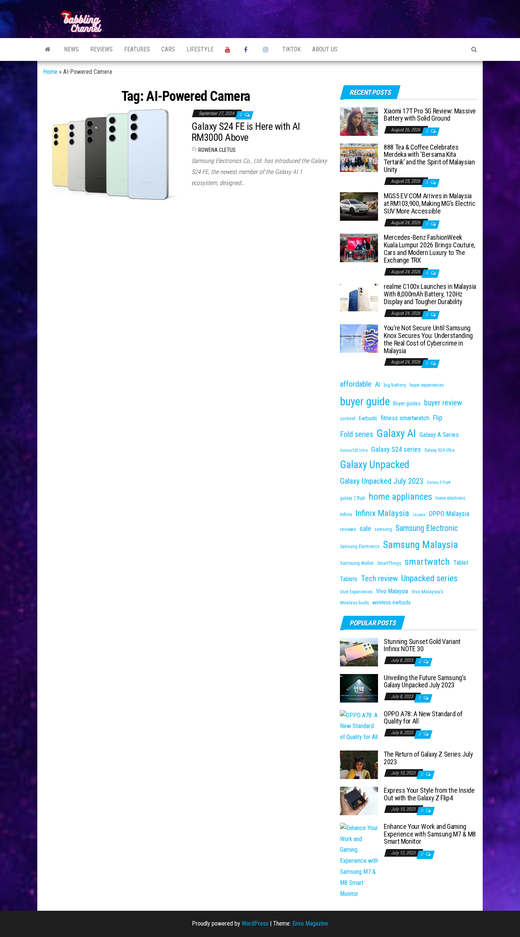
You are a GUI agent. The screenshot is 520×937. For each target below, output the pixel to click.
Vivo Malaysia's (427, 591)
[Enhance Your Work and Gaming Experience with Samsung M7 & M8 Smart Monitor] (359, 860)
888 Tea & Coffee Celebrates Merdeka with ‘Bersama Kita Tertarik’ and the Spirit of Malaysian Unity (429, 158)
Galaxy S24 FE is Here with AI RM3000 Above (245, 132)
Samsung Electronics (360, 546)
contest (348, 418)
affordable (356, 384)
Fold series (356, 434)
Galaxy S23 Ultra (354, 450)
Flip (437, 418)
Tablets (348, 579)
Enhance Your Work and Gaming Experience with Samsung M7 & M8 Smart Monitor (430, 834)
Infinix (346, 514)
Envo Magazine (310, 923)
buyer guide (365, 401)
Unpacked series (429, 578)
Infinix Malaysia (382, 513)
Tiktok (291, 49)
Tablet (460, 562)
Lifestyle (200, 49)
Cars (168, 49)
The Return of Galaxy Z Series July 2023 (428, 758)
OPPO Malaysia (449, 514)
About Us (325, 49)
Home (50, 71)
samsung (383, 529)
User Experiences (356, 591)
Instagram (266, 49)
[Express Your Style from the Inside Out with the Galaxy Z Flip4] (359, 800)
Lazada (419, 514)
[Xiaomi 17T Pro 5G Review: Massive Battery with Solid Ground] (359, 120)
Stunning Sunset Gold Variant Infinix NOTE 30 (422, 645)
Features (137, 49)
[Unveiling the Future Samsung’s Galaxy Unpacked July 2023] (359, 687)
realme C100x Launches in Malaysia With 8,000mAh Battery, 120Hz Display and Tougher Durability (430, 294)
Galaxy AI (396, 433)
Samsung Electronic (427, 528)
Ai (377, 384)
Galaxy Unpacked (374, 465)
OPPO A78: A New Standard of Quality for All (423, 717)
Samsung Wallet (357, 563)
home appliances (400, 496)
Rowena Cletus (217, 150)
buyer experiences (427, 385)
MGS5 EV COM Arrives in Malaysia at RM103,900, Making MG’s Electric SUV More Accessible (429, 203)
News (71, 49)
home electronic (450, 498)
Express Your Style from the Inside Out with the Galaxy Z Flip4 (429, 794)
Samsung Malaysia (420, 544)
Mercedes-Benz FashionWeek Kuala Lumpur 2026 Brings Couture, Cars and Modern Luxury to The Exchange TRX (429, 248)
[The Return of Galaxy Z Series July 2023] (359, 764)
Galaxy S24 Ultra (439, 450)
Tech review (379, 578)
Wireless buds (354, 603)
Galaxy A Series (439, 434)
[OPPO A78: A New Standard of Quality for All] (359, 726)
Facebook (247, 49)
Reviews (101, 49)
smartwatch (427, 561)
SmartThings (389, 563)
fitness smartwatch (405, 418)
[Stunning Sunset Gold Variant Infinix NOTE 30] (359, 651)
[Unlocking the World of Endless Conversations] (47, 49)
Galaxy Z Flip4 (438, 482)
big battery (395, 385)
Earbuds (368, 418)
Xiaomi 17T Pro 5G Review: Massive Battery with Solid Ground (430, 115)
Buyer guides (407, 403)
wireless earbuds (391, 602)
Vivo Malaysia (392, 591)
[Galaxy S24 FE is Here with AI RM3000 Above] (111, 153)
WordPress (255, 923)
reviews (348, 529)
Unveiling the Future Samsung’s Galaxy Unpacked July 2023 (425, 681)
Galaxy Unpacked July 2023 (381, 481)
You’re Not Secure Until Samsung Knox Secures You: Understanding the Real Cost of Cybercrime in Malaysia (428, 339)
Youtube (228, 49)
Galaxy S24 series (396, 449)
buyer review (443, 402)
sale (365, 528)
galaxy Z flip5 (352, 498)
